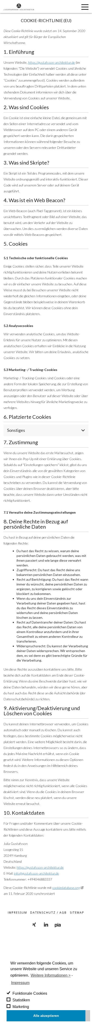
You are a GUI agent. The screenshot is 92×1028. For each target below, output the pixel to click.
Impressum (20, 983)
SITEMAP (77, 913)
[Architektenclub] (58, 924)
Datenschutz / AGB (48, 913)
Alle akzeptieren (46, 1016)
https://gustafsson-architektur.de (51, 62)
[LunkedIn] (46, 924)
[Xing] (34, 924)
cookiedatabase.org (66, 888)
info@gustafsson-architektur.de (36, 873)
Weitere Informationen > (51, 975)
